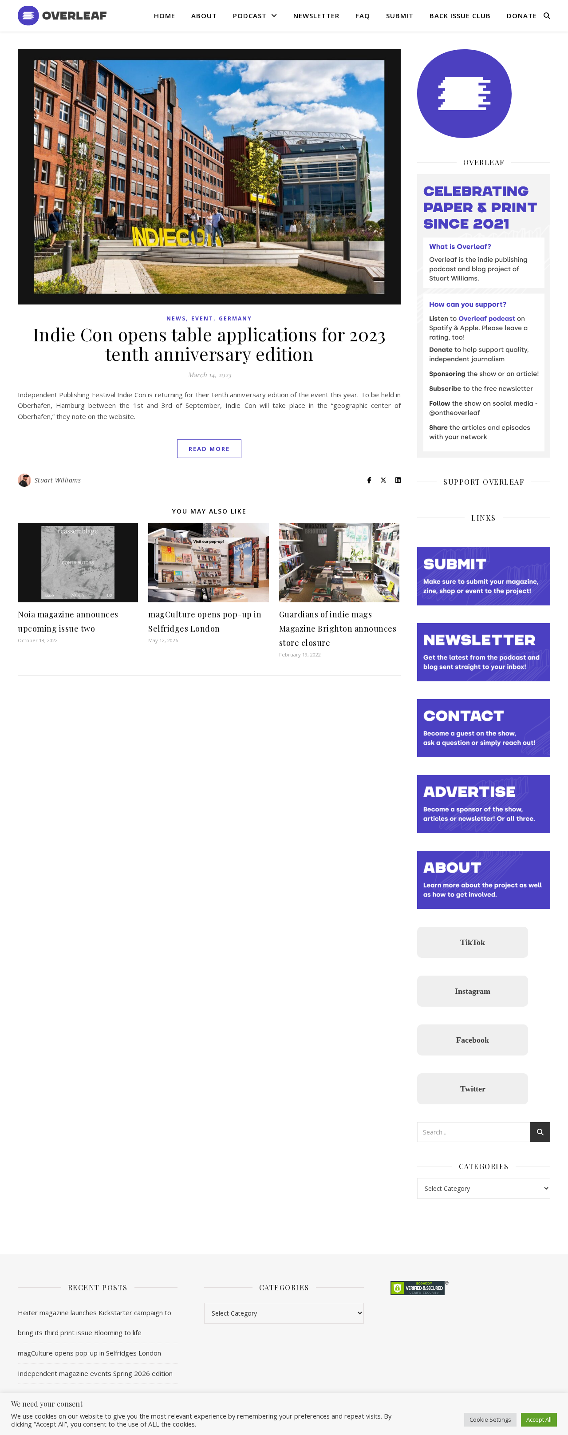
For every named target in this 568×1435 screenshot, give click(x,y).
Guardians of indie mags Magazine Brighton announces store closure (338, 628)
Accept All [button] (539, 1419)
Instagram (472, 991)
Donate (522, 15)
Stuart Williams (58, 480)
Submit (400, 15)
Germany (235, 318)
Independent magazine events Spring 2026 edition (95, 1373)
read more (209, 449)
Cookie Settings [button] (490, 1419)
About (204, 15)
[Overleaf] (62, 16)
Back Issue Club (460, 15)
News (176, 318)
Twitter (472, 1088)
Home (164, 15)
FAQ (362, 15)
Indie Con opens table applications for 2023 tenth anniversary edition (209, 343)
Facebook (472, 1040)
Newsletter (316, 15)
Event (202, 318)
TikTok (472, 942)
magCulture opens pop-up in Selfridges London (89, 1352)
